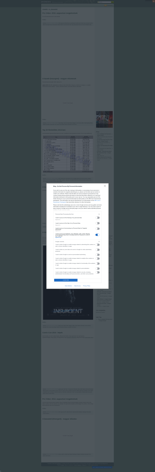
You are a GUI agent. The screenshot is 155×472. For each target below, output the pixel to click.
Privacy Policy (86, 285)
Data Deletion (68, 285)
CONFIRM (66, 280)
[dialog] (77, 236)
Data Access (77, 285)
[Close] (105, 186)
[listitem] (77, 214)
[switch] (97, 218)
